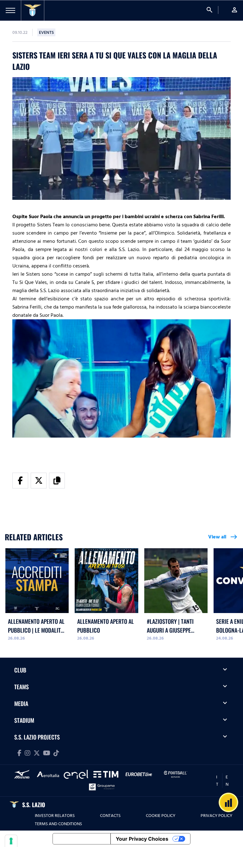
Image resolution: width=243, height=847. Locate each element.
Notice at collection (81, 839)
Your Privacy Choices (142, 839)
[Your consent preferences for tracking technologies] (11, 841)
